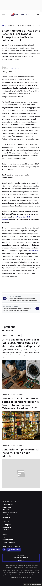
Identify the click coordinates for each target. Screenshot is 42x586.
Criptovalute (7, 507)
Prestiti (5, 515)
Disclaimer (21, 555)
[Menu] (4, 14)
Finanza (11, 26)
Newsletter (15, 549)
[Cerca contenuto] (38, 14)
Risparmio (6, 517)
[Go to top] (38, 579)
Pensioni (5, 530)
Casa (4, 537)
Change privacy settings (32, 584)
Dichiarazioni (7, 540)
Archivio (21, 560)
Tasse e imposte (8, 542)
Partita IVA (6, 527)
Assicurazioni (7, 505)
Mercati (5, 510)
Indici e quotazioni (11, 335)
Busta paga (6, 525)
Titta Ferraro (15, 68)
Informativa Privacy (21, 558)
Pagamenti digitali (9, 512)
